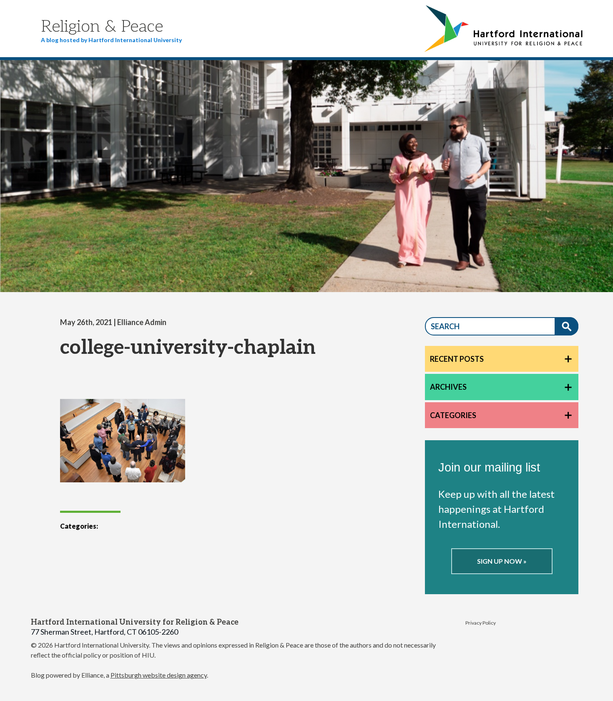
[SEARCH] (566, 326)
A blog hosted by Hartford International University (111, 39)
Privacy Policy (480, 623)
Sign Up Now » (502, 561)
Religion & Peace (102, 27)
